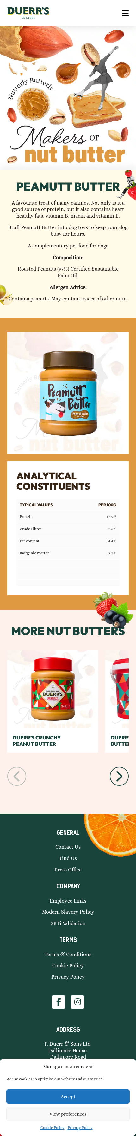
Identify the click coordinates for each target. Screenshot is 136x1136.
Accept (68, 1097)
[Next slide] (119, 776)
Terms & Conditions (68, 954)
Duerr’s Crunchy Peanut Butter (37, 740)
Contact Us (68, 847)
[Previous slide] (16, 776)
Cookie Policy (52, 1128)
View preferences (68, 1114)
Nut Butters (85, 631)
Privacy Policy (80, 1128)
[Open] (125, 13)
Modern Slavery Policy (68, 912)
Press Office (68, 870)
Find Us (68, 858)
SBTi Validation (68, 923)
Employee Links (68, 901)
